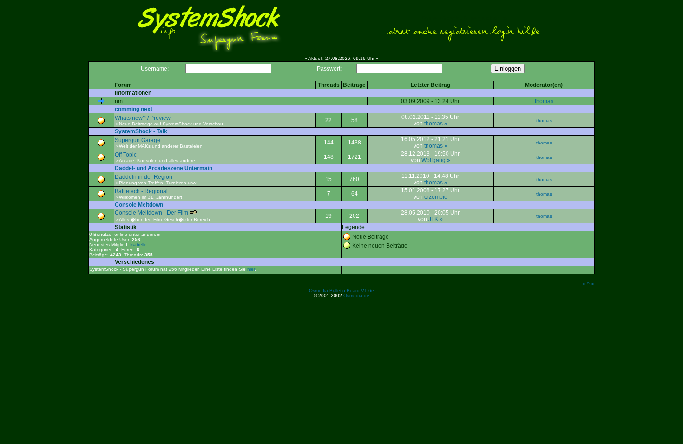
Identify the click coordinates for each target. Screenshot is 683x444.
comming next (133, 109)
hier (251, 269)
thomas (544, 101)
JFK (433, 219)
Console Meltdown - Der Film (151, 212)
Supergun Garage (137, 140)
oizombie (435, 197)
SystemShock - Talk (141, 131)
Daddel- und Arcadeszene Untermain (163, 168)
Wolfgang (433, 160)
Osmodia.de (356, 295)
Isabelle (138, 244)
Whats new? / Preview (143, 118)
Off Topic (126, 154)
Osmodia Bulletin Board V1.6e (341, 290)
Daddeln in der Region (143, 177)
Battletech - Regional (141, 191)
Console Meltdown (139, 205)
